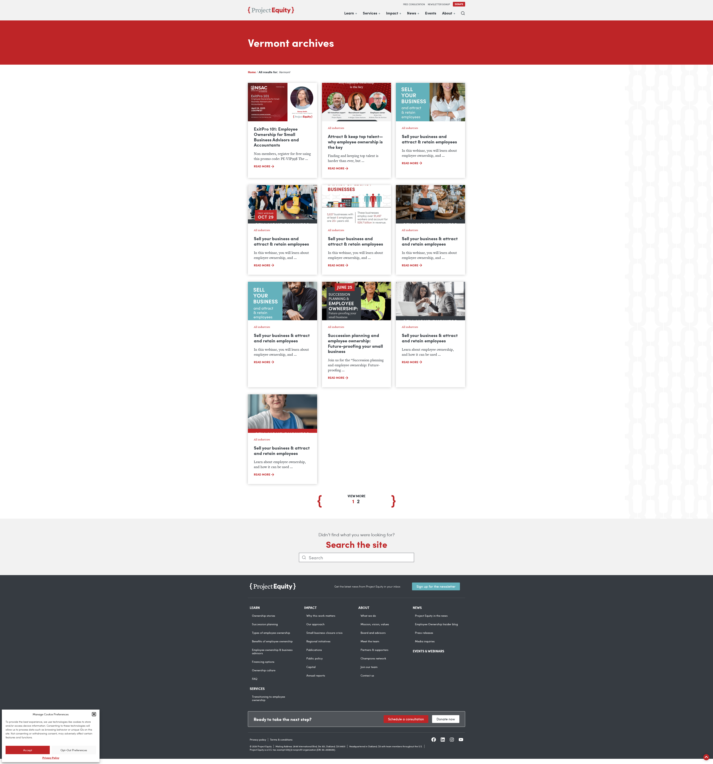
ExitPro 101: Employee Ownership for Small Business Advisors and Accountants (276, 137)
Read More (262, 166)
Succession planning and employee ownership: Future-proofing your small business (355, 343)
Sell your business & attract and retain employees (430, 241)
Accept (27, 750)
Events (430, 13)
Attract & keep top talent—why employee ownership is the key (355, 141)
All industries (336, 128)
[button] (94, 714)
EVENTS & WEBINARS (428, 651)
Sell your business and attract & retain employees (429, 139)
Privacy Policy (50, 757)
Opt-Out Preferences (74, 750)
